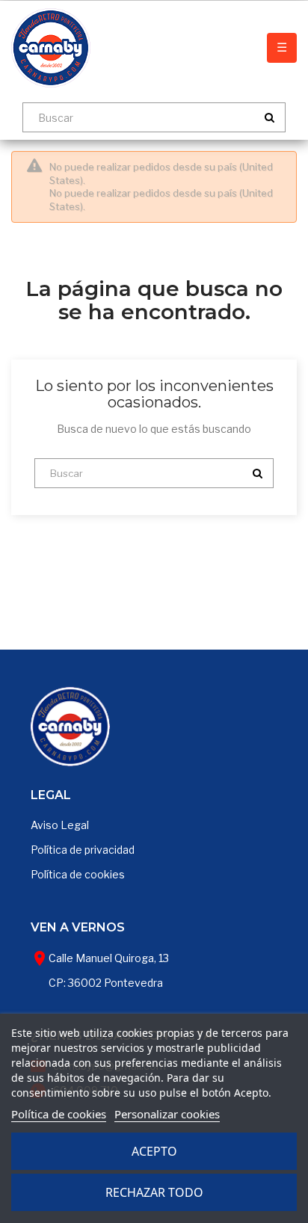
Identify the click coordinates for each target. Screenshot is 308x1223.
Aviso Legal (60, 825)
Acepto (154, 1151)
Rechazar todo (154, 1192)
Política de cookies (78, 874)
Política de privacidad (83, 849)
